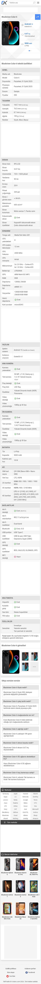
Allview (25, 815)
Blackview (5, 815)
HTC (35, 803)
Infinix (15, 806)
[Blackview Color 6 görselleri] (10, 33)
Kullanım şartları (30, 969)
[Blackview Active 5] (20, 886)
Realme (15, 803)
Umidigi (25, 818)
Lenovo (5, 800)
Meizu (25, 803)
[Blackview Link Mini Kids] (7, 908)
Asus (5, 803)
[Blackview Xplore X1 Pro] (20, 864)
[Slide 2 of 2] (30, 50)
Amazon (35, 818)
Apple (15, 794)
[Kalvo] (4, 3)
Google (25, 800)
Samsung (6, 794)
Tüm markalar (12, 822)
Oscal (15, 815)
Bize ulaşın (10, 972)
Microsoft (35, 809)
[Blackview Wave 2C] (20, 908)
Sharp (35, 815)
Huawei (25, 794)
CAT (15, 809)
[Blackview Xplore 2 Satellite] (33, 908)
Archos (35, 812)
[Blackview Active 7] (7, 886)
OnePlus (35, 797)
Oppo (5, 797)
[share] (37, 17)
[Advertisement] (20, 10)
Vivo (35, 806)
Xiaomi (35, 794)
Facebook (31, 972)
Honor (26, 806)
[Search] (34, 3)
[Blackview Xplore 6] (7, 864)
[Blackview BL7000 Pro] (33, 864)
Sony (5, 809)
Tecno (35, 800)
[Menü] (38, 3)
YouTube (12, 976)
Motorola (25, 797)
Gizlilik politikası (10, 969)
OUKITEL (25, 812)
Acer (25, 809)
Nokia (15, 800)
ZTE (5, 806)
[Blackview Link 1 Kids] (33, 886)
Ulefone (15, 812)
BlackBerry (5, 812)
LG (15, 797)
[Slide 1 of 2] (29, 50)
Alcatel (5, 818)
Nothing (15, 818)
